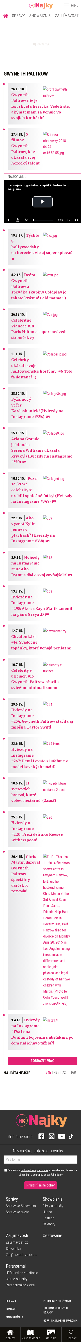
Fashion (48, 1218)
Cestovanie (52, 1235)
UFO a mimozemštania (22, 1273)
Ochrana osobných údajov (55, 1310)
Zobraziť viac (42, 1061)
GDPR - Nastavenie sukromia (60, 1320)
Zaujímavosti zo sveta (21, 1255)
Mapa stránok (14, 1317)
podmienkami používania (34, 1170)
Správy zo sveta (17, 1212)
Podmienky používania (57, 1301)
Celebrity (49, 1224)
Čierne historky (16, 1279)
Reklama (11, 1301)
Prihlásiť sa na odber (40, 1185)
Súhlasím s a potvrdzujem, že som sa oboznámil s (42, 1172)
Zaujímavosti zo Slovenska (17, 1245)
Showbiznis (40, 15)
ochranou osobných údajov (48, 1174)
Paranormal (16, 1266)
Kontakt (11, 1309)
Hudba (47, 1212)
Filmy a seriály (53, 1206)
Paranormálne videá (20, 1285)
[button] (66, 5)
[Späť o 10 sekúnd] (17, 220)
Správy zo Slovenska (21, 1206)
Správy (18, 15)
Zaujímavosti (17, 1235)
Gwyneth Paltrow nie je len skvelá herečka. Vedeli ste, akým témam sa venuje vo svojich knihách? (40, 106)
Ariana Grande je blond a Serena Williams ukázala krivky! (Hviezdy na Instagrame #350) (41, 450)
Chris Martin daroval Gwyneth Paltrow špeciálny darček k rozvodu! (25, 873)
